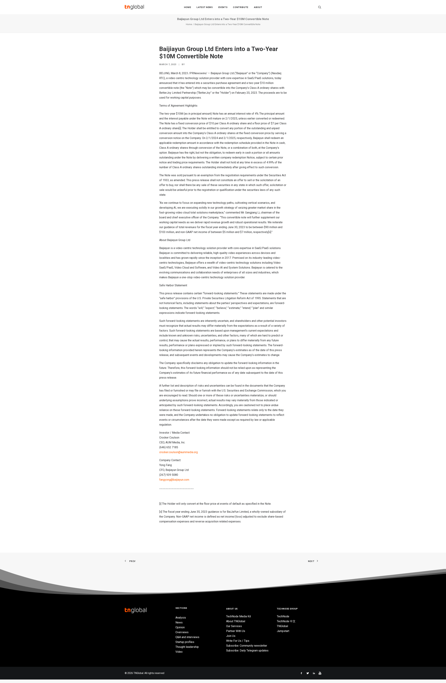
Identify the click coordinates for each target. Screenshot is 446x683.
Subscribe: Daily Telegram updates (247, 650)
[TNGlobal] (134, 7)
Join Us (230, 636)
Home (187, 7)
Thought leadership (187, 647)
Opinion (180, 627)
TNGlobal (282, 626)
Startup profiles (184, 642)
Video (179, 651)
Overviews (182, 632)
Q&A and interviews (187, 637)
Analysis (180, 617)
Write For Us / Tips (237, 640)
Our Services (234, 626)
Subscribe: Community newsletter (246, 645)
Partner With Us (235, 631)
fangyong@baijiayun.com (174, 479)
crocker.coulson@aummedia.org (178, 452)
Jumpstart (283, 631)
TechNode (283, 616)
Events (223, 7)
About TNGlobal (235, 621)
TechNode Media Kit (238, 616)
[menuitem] (188, 7)
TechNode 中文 (286, 621)
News (179, 622)
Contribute (240, 7)
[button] (319, 7)
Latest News (205, 7)
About (258, 7)
